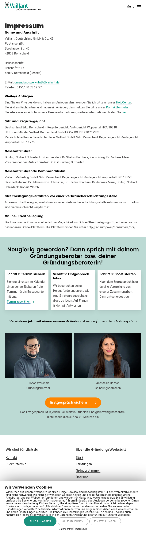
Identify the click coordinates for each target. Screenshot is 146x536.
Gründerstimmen (88, 470)
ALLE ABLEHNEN (72, 521)
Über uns (82, 477)
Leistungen (84, 464)
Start (79, 457)
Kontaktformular (117, 107)
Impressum (81, 528)
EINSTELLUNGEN (105, 521)
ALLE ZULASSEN (40, 521)
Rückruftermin (16, 464)
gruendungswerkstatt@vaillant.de (37, 82)
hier (124, 112)
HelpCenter (123, 102)
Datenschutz (66, 528)
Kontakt (11, 457)
